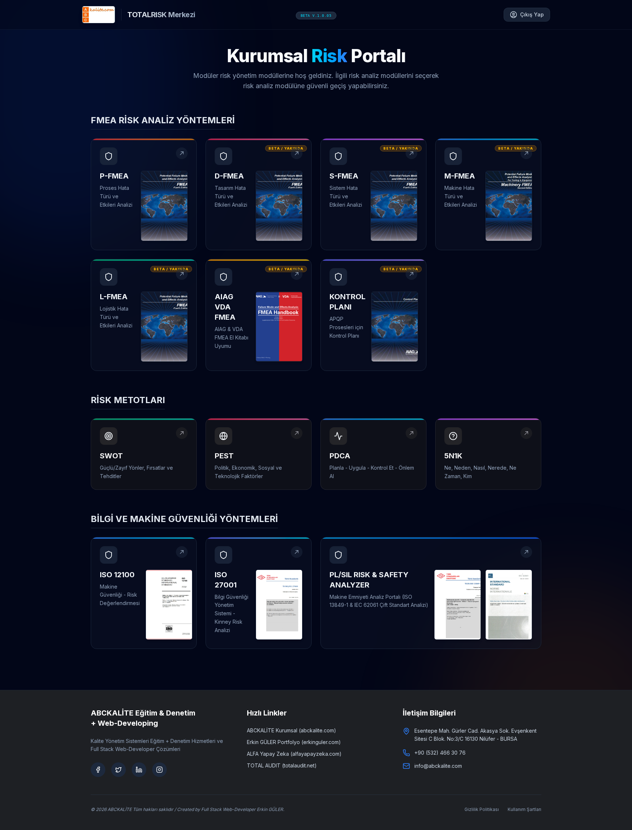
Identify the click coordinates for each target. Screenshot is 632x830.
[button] (144, 194)
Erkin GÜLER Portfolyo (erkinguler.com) (294, 742)
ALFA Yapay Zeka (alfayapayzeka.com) (294, 754)
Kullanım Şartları (524, 809)
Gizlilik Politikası (481, 809)
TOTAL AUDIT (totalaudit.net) (282, 765)
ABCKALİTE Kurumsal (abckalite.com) (291, 730)
